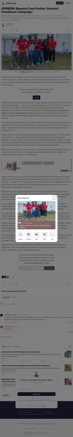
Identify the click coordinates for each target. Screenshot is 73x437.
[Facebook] (28, 234)
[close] (54, 197)
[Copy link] (20, 234)
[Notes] (44, 234)
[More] (52, 234)
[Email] (36, 234)
